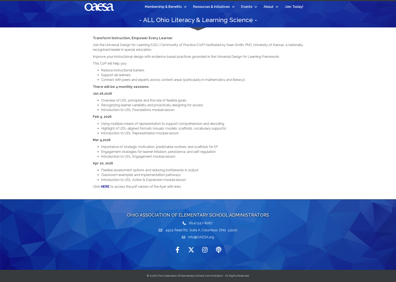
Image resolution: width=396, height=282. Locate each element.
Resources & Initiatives (211, 7)
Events (246, 7)
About (268, 7)
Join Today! (294, 7)
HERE (105, 187)
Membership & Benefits (163, 7)
